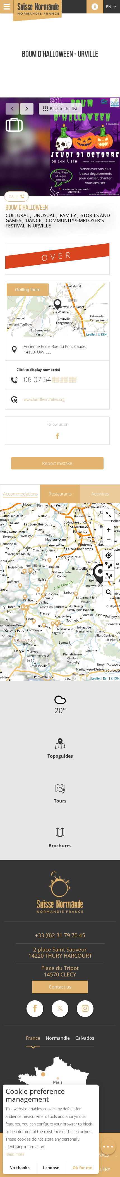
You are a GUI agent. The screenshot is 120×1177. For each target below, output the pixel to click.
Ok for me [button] (82, 1167)
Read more (15, 1154)
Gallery (101, 1169)
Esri (105, 678)
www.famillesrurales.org (44, 399)
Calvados (84, 1038)
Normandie (58, 1038)
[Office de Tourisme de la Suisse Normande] (38, 11)
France (33, 1038)
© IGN (102, 334)
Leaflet (90, 334)
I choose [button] (51, 1167)
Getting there (27, 289)
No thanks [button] (19, 1167)
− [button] (109, 539)
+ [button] (109, 529)
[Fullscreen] (109, 515)
